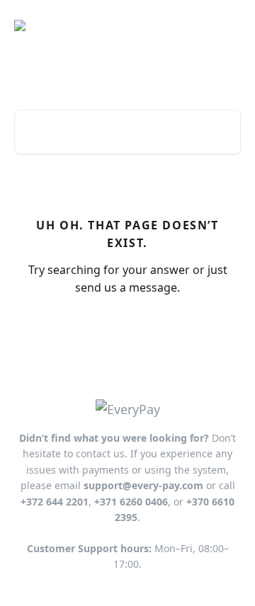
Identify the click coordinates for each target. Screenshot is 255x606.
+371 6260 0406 (131, 501)
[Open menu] (228, 25)
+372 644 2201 (55, 501)
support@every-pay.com (143, 485)
